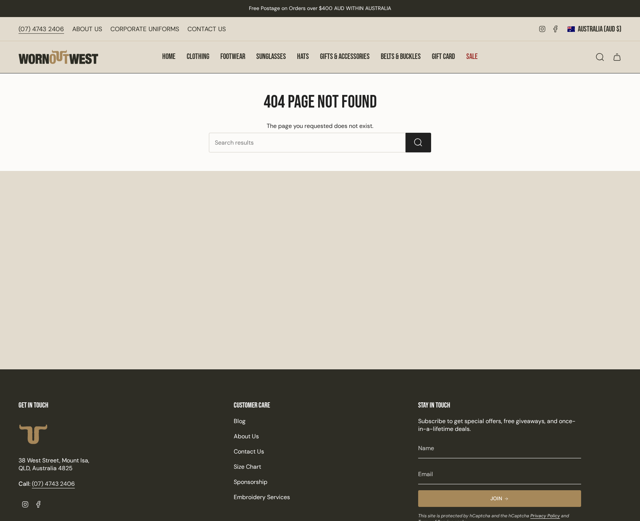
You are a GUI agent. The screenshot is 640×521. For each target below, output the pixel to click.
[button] (198, 56)
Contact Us (249, 451)
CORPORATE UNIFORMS (144, 29)
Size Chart (247, 467)
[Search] (418, 142)
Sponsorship (250, 482)
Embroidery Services (262, 497)
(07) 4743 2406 (41, 29)
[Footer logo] (33, 434)
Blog (240, 421)
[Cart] (617, 57)
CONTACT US (206, 29)
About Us (246, 436)
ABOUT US (87, 29)
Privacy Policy (545, 516)
